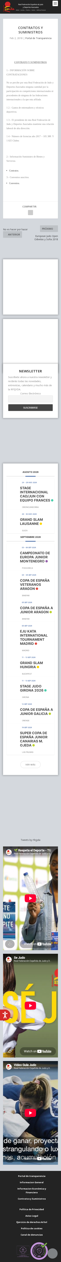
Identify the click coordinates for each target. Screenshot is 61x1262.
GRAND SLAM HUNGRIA (31, 665)
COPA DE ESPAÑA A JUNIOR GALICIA (36, 712)
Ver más (30, 764)
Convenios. (14, 183)
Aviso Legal (31, 1215)
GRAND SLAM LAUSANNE (31, 522)
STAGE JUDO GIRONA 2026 (31, 688)
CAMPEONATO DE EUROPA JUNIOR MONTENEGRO (35, 557)
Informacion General (32, 1182)
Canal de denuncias (32, 1234)
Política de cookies (31, 1228)
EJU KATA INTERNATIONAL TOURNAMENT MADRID (34, 637)
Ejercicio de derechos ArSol (31, 1222)
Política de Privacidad (31, 1209)
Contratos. (14, 170)
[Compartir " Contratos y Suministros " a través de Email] (30, 212)
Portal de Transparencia (38, 38)
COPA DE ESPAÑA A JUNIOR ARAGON (36, 610)
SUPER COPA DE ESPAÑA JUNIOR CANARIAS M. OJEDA (33, 739)
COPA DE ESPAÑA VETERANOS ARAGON (35, 584)
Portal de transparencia (31, 1176)
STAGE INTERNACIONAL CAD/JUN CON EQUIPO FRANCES (35, 494)
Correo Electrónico (30, 393)
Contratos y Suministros (32, 1198)
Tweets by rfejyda (30, 840)
